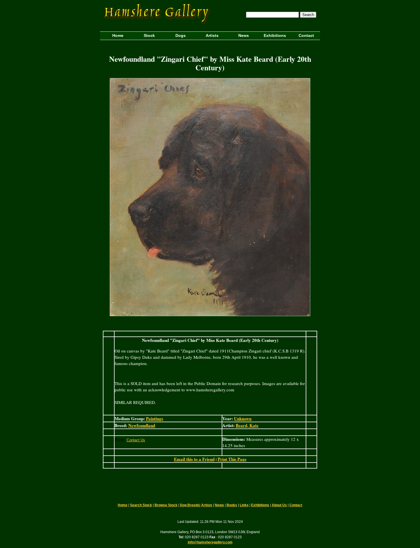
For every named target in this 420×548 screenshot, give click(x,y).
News (219, 505)
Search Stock (141, 505)
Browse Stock (166, 505)
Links (244, 505)
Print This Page (232, 459)
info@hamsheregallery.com (210, 542)
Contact (295, 505)
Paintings (154, 418)
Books (232, 505)
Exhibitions (260, 505)
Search (308, 15)
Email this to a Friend (194, 459)
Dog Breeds (189, 505)
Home (122, 505)
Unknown (242, 418)
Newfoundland (141, 425)
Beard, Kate (247, 425)
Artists (206, 505)
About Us (279, 505)
